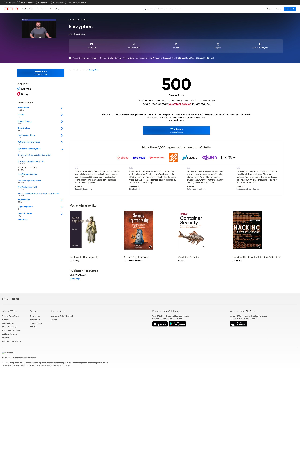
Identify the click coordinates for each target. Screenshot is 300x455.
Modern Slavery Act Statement (58, 365)
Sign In (278, 9)
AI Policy (33, 327)
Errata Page (75, 279)
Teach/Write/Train (10, 316)
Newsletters (35, 319)
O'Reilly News (8, 323)
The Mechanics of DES (27, 169)
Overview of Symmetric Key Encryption (34, 156)
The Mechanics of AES (27, 188)
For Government (27, 3)
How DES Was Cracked (28, 175)
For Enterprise (11, 3)
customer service (180, 104)
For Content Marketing (77, 3)
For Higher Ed (43, 3)
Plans (268, 9)
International (58, 311)
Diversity (6, 337)
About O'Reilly (9, 311)
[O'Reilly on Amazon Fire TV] (238, 326)
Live (66, 9)
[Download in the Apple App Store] (160, 326)
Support (34, 311)
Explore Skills (27, 9)
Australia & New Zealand (62, 316)
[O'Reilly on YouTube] (17, 299)
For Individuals (58, 3)
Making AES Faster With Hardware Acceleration (38, 195)
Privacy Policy (36, 323)
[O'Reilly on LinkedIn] (13, 299)
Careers (5, 319)
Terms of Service (8, 365)
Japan (54, 319)
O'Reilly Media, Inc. (260, 48)
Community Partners (11, 330)
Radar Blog (55, 9)
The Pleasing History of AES (29, 182)
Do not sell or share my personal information (19, 358)
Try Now (289, 9)
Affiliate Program (9, 334)
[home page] (11, 9)
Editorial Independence (37, 365)
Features (41, 9)
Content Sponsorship (11, 341)
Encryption (94, 70)
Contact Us (35, 316)
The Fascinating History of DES (31, 163)
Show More (23, 220)
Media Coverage (9, 327)
